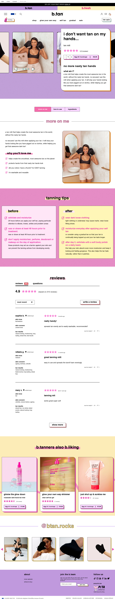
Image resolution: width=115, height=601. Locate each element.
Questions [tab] (38, 284)
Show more (57, 425)
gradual (72, 20)
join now (82, 584)
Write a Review (90, 302)
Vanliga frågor (108, 598)
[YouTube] (100, 578)
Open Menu (5, 14)
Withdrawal (99, 598)
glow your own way (48, 20)
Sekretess (68, 598)
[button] (13, 14)
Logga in (102, 14)
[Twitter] (108, 578)
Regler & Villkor (77, 598)
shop (34, 20)
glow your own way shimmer (56, 495)
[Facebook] (102, 578)
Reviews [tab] (21, 284)
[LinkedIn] (105, 578)
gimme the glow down (14, 495)
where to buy (28, 582)
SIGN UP (67, 4)
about (27, 575)
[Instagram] (97, 578)
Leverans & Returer (88, 598)
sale (81, 20)
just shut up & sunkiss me (93, 495)
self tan (63, 20)
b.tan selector (28, 579)
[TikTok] (95, 578)
